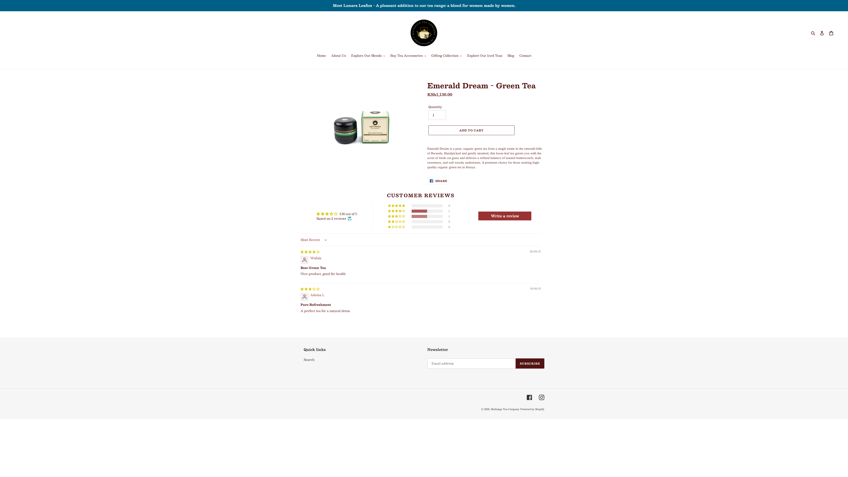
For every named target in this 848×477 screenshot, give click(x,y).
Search (309, 359)
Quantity (435, 106)
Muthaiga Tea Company (505, 409)
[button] (397, 211)
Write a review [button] (505, 216)
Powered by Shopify (532, 409)
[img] (310, 251)
